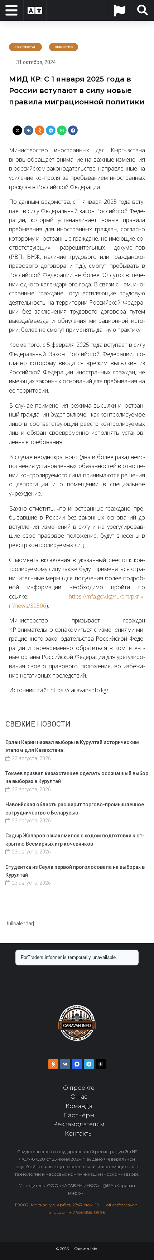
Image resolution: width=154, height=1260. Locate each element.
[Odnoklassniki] (53, 1064)
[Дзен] (101, 1064)
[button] (17, 130)
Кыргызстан (25, 47)
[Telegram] (89, 1064)
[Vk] (65, 1064)
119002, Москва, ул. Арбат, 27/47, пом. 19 (59, 1204)
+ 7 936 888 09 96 (87, 1212)
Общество (63, 47)
